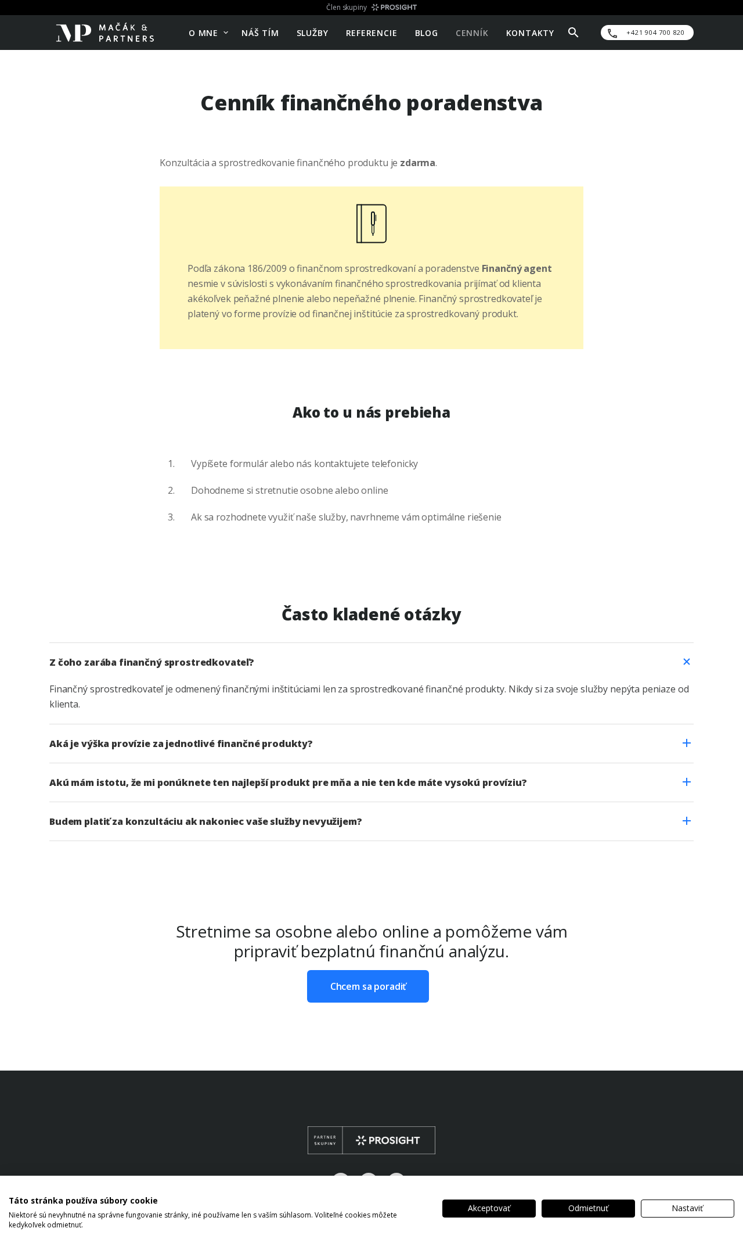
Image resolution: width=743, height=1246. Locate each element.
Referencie (372, 32)
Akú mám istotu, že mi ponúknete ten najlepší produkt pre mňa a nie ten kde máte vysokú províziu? (288, 782)
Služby (313, 32)
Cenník (472, 32)
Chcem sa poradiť (368, 986)
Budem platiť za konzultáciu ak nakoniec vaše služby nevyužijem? (205, 821)
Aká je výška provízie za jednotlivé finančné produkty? (181, 743)
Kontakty (530, 32)
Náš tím (260, 32)
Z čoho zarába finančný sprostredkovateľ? (151, 662)
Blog (426, 32)
